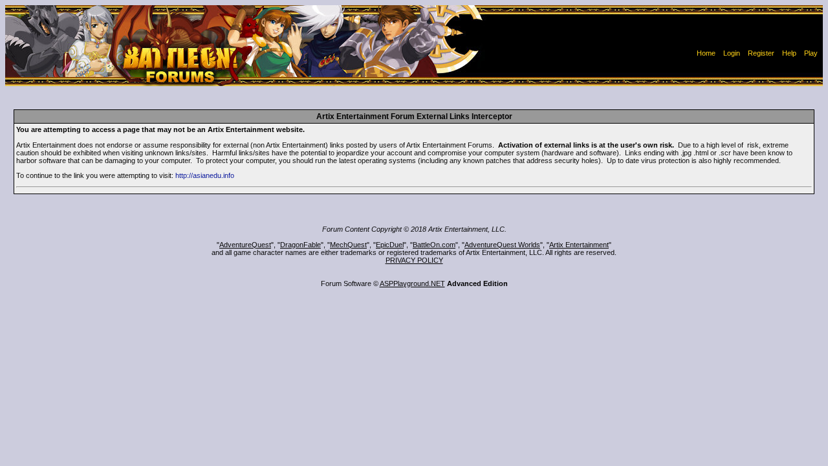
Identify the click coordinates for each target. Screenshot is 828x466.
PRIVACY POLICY (414, 260)
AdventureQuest (245, 245)
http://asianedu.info (204, 175)
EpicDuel (390, 245)
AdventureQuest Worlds (502, 245)
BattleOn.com (434, 245)
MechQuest (348, 245)
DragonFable (300, 245)
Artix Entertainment (579, 245)
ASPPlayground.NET (412, 283)
